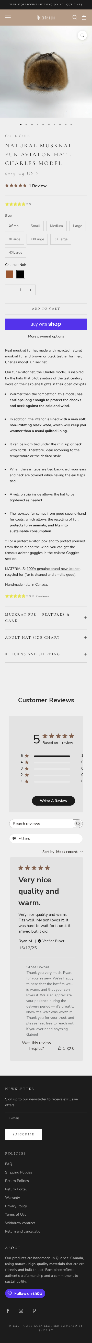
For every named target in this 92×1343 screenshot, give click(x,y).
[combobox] (62, 851)
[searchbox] (41, 823)
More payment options (46, 336)
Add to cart (46, 309)
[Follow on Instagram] (21, 1310)
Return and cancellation (23, 1231)
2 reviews (42, 596)
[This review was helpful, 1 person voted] (59, 1048)
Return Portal (16, 1189)
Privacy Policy (16, 1206)
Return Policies (17, 1180)
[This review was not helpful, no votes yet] (69, 1048)
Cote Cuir (17, 136)
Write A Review (53, 800)
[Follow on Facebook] (7, 1310)
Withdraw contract (20, 1223)
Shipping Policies (18, 1172)
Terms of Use (15, 1214)
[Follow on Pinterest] (34, 1310)
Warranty (12, 1197)
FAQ (8, 1163)
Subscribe (23, 1134)
